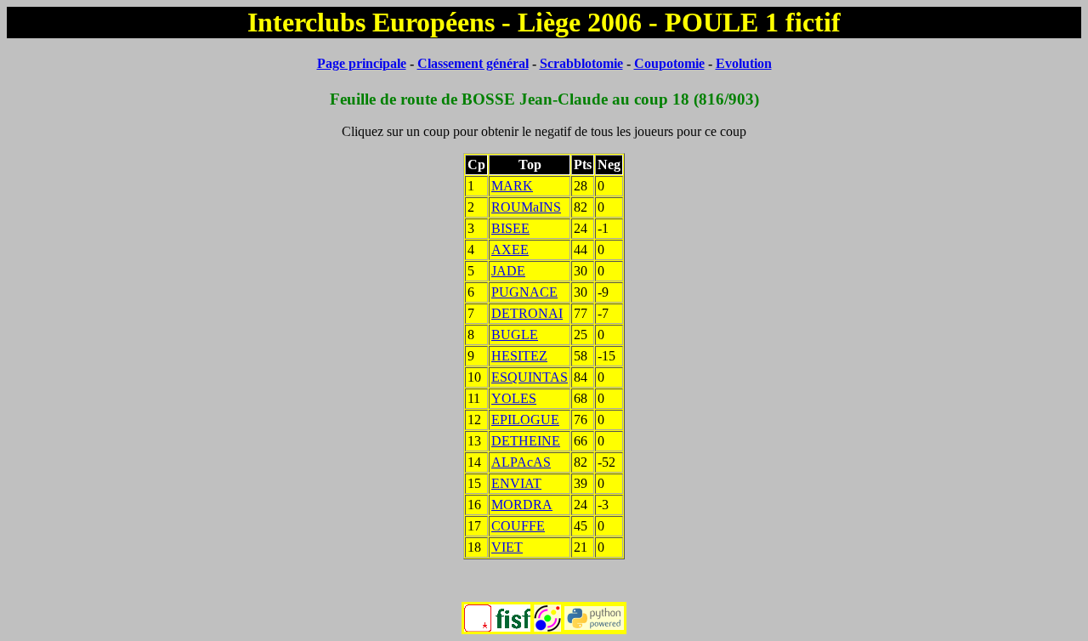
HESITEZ (519, 356)
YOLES (513, 398)
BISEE (510, 228)
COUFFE (518, 526)
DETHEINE (525, 441)
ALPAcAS (521, 462)
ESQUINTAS (529, 377)
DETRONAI (527, 313)
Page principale (361, 63)
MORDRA (521, 504)
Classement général (473, 63)
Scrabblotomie (581, 63)
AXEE (510, 249)
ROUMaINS (526, 207)
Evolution (744, 63)
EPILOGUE (525, 419)
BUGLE (514, 334)
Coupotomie (669, 63)
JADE (508, 271)
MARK (512, 186)
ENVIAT (516, 483)
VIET (507, 547)
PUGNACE (524, 292)
